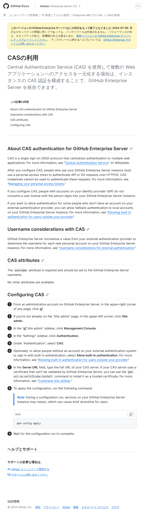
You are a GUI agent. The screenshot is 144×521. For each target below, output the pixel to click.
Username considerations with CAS (46, 229)
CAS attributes (24, 260)
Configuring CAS (26, 294)
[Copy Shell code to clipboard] (131, 414)
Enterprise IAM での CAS (88, 15)
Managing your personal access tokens (36, 184)
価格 (75, 507)
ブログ (115, 507)
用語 (37, 507)
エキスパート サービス (94, 507)
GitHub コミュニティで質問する (30, 469)
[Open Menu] (138, 6)
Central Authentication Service (86, 163)
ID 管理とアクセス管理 (55, 15)
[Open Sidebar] (5, 15)
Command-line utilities (54, 381)
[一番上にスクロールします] (136, 513)
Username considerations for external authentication (97, 248)
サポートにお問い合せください (29, 474)
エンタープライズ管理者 (23, 15)
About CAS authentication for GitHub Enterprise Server (68, 148)
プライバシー (51, 507)
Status (66, 507)
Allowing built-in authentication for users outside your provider (83, 360)
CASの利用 (113, 15)
